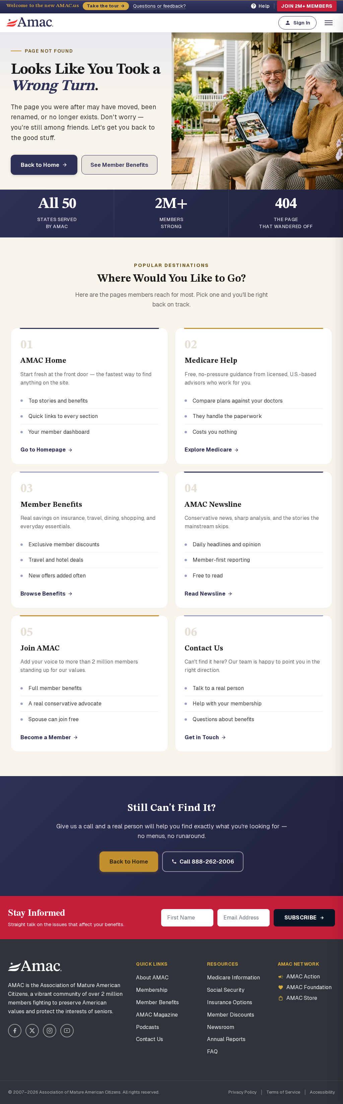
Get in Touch (202, 737)
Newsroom (220, 1027)
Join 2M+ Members (307, 6)
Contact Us (149, 1039)
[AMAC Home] (35, 966)
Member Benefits (157, 1002)
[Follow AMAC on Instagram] (49, 1030)
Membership (151, 989)
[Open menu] (329, 23)
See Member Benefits (119, 164)
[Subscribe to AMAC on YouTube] (67, 1030)
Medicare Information (233, 977)
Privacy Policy (242, 1092)
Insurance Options (229, 1002)
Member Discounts (230, 1014)
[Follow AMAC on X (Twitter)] (32, 1030)
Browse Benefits (43, 593)
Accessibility (322, 1092)
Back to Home (40, 164)
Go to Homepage (43, 449)
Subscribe (301, 917)
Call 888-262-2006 (207, 861)
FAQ (212, 1051)
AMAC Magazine (157, 1014)
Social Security (226, 989)
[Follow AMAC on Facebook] (14, 1030)
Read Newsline (205, 593)
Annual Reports (226, 1039)
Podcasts (147, 1027)
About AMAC (152, 977)
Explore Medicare (208, 449)
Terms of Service (283, 1092)
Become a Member (45, 737)
